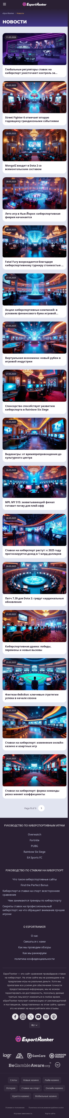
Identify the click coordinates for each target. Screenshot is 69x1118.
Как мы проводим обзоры (34, 947)
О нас (34, 936)
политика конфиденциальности (34, 959)
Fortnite (34, 840)
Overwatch (34, 834)
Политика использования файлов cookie (46, 1107)
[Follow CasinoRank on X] (30, 1016)
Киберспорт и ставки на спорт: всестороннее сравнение (31, 892)
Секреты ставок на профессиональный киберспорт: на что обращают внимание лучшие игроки (34, 910)
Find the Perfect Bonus (34, 885)
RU (32, 1025)
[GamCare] (36, 1055)
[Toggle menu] (4, 4)
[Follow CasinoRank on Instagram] (23, 1016)
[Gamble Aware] (30, 1064)
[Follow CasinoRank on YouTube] (38, 1016)
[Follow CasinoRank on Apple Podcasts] (54, 1016)
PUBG (34, 846)
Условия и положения (14, 1107)
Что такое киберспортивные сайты (35, 879)
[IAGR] (7, 1055)
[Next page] (41, 808)
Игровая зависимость (23, 1113)
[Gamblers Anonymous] (19, 1055)
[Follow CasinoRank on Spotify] (46, 1016)
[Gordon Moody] (57, 1055)
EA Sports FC (34, 857)
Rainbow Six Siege (34, 852)
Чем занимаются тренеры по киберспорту (34, 900)
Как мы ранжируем (35, 953)
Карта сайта (50, 1113)
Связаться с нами (35, 941)
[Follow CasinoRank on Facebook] (15, 1016)
